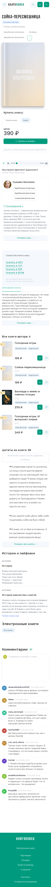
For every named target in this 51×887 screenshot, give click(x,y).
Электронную (12, 120)
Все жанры (8, 630)
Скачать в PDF (14, 269)
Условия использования (25, 882)
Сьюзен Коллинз (24, 182)
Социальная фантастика (25, 198)
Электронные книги (25, 848)
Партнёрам (25, 855)
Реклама (25, 860)
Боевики (33, 32)
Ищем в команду (25, 865)
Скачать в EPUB (15, 272)
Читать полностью (10, 616)
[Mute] (46, 163)
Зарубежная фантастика (14, 37)
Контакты (25, 877)
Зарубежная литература (14, 32)
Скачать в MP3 (14, 262)
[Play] (8, 163)
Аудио (25, 120)
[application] (27, 163)
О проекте (25, 869)
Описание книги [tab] (11, 287)
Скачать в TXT (14, 265)
